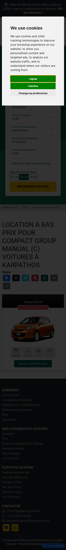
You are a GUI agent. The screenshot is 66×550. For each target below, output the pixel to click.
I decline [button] (33, 85)
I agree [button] (33, 78)
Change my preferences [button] (33, 93)
